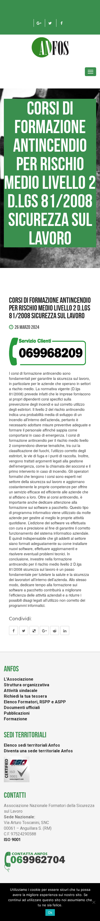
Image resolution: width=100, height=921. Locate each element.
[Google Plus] (39, 23)
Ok (50, 912)
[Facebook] (61, 23)
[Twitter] (50, 23)
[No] (93, 902)
